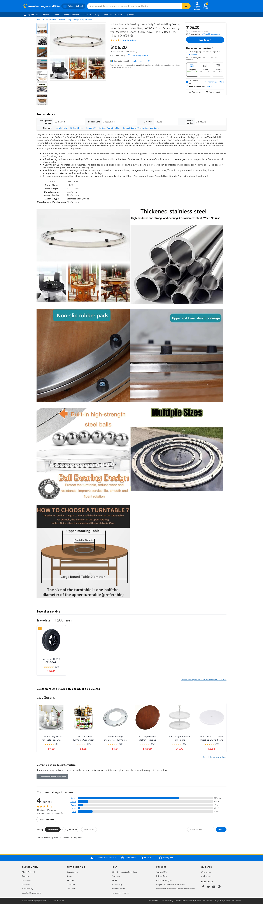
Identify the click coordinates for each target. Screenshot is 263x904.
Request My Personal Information (170, 884)
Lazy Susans (154, 128)
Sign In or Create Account (105, 857)
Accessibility (117, 884)
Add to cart (205, 39)
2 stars (73, 808)
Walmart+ (71, 884)
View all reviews (46, 819)
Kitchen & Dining (64, 19)
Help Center (130, 857)
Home (39, 19)
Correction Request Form (52, 776)
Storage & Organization (82, 19)
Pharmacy (107, 14)
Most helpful (89, 829)
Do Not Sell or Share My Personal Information (175, 888)
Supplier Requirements (31, 892)
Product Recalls (118, 888)
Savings (56, 14)
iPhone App (206, 872)
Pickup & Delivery (91, 14)
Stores (69, 876)
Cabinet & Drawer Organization (135, 128)
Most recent (53, 829)
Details (209, 86)
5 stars (73, 798)
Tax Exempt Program (120, 892)
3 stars (73, 805)
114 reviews (131, 40)
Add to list (196, 92)
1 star (74, 811)
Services (45, 14)
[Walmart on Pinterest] (219, 887)
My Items (130, 14)
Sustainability (27, 888)
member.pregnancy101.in (141, 60)
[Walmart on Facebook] (203, 887)
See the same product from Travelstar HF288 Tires (203, 679)
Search (221, 829)
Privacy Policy (162, 876)
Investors (26, 884)
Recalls (114, 880)
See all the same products (214, 757)
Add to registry (215, 92)
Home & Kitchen (49, 19)
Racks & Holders (113, 128)
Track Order (149, 857)
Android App (206, 876)
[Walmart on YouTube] (214, 887)
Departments (32, 14)
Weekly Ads (168, 857)
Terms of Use (161, 872)
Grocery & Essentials (71, 14)
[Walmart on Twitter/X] (208, 887)
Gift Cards (71, 888)
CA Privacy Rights (164, 880)
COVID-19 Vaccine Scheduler (124, 872)
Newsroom (26, 880)
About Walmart (28, 872)
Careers (118, 14)
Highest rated (71, 829)
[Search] (186, 6)
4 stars (73, 801)
